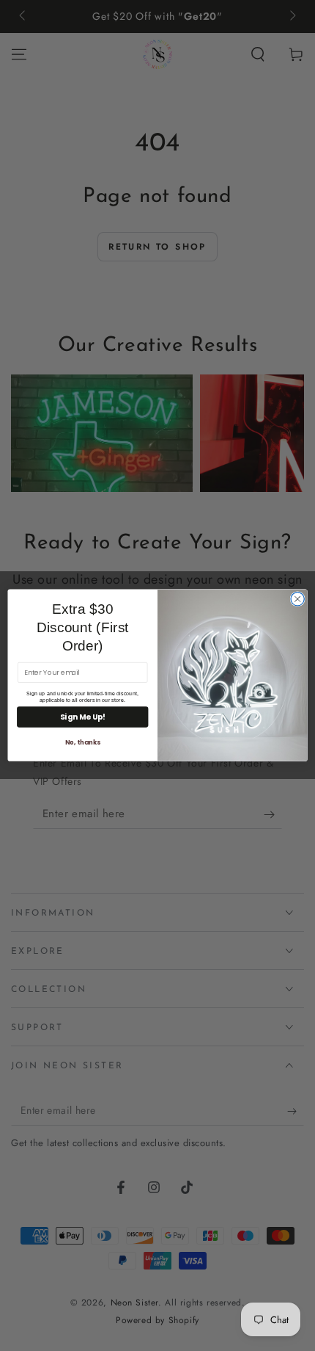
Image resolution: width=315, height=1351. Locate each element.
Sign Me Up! (82, 717)
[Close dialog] (297, 599)
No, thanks (82, 742)
